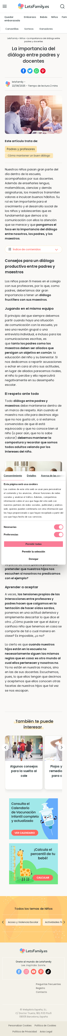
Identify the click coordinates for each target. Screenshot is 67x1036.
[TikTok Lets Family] (48, 971)
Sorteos (29, 29)
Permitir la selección (33, 551)
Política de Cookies (45, 1025)
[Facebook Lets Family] (19, 971)
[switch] (58, 534)
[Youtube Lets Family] (33, 971)
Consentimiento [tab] (13, 475)
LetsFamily (12, 38)
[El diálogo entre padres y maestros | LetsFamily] (33, 4)
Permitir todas (34, 544)
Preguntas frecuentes (48, 984)
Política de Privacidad (25, 1031)
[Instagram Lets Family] (26, 971)
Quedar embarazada (12, 18)
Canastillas (12, 29)
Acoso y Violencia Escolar (23, 922)
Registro (40, 988)
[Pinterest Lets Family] (41, 971)
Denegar (33, 559)
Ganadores (46, 29)
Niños (54, 17)
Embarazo (30, 17)
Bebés (43, 17)
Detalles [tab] (31, 475)
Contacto (41, 992)
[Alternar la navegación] (4, 6)
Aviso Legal (46, 1031)
